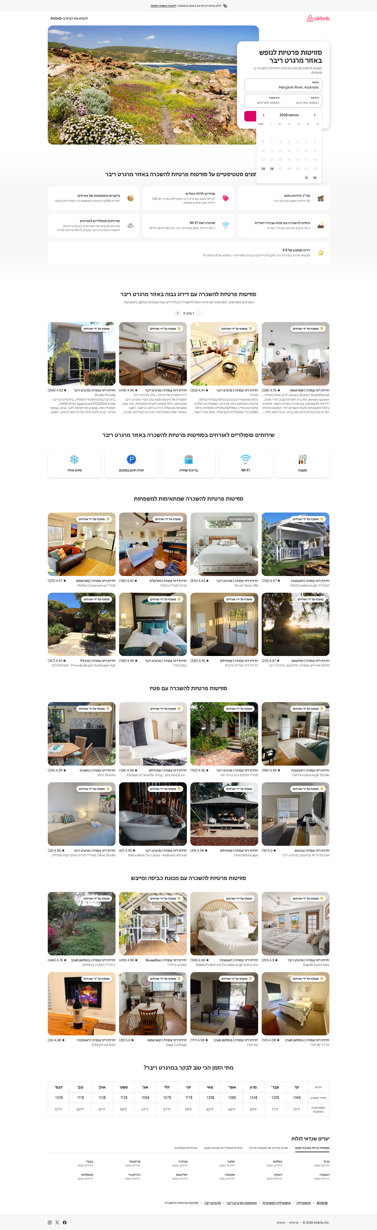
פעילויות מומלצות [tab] (186, 1148)
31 (306, 178)
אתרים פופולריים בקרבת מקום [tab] (223, 1148)
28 (272, 169)
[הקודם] (199, 313)
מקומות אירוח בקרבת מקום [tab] (312, 1148)
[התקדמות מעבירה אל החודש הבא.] (264, 115)
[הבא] (177, 313)
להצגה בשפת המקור (163, 6)
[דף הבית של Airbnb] (318, 18)
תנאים (281, 1223)
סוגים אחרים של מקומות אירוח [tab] (268, 1148)
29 (263, 169)
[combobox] (283, 87)
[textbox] (303, 102)
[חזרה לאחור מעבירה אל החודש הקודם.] (314, 115)
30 (315, 178)
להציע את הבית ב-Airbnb (69, 18)
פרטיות (293, 1223)
